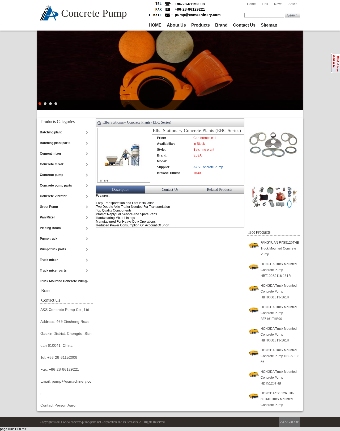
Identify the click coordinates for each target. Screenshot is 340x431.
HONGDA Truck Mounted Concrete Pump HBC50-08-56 (280, 356)
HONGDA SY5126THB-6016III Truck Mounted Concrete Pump (277, 399)
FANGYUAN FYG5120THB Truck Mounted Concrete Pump (280, 248)
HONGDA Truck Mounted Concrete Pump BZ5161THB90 (279, 313)
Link (265, 4)
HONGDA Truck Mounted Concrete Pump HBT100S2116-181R (279, 270)
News (278, 4)
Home (251, 4)
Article (293, 4)
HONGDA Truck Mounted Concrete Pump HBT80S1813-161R (279, 291)
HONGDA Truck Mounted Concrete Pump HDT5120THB (279, 377)
